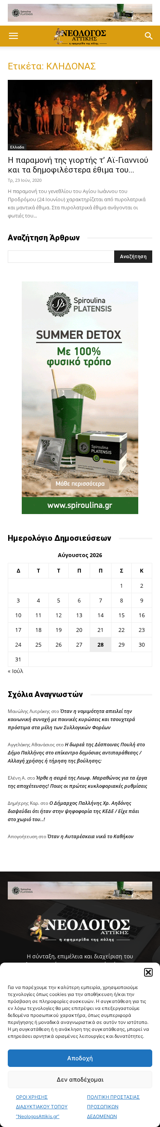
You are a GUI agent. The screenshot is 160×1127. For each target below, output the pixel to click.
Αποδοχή (80, 1058)
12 (59, 615)
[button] (148, 972)
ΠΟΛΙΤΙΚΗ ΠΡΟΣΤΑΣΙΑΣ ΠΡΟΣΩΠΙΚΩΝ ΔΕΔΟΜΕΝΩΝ (113, 1106)
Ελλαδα (17, 147)
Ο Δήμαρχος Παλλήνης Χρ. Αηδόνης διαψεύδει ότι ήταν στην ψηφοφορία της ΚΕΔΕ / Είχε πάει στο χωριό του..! (73, 811)
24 (18, 644)
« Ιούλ (15, 671)
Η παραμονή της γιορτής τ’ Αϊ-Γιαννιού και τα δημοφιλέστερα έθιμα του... (78, 164)
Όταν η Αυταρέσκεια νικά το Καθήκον (90, 836)
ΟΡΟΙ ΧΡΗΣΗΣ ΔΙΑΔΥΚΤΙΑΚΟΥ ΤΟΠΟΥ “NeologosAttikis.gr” (42, 1106)
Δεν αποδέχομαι (80, 1079)
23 (142, 629)
